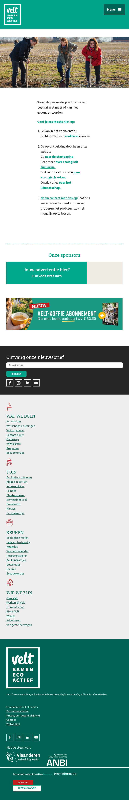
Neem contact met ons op (59, 198)
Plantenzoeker (15, 495)
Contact (11, 720)
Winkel (10, 616)
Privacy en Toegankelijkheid (23, 715)
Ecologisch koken (17, 538)
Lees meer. (48, 774)
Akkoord (23, 782)
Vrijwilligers (13, 444)
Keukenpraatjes (16, 560)
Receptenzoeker (16, 556)
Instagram (18, 382)
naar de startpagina (58, 157)
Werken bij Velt (15, 602)
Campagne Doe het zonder (22, 707)
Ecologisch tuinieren (19, 477)
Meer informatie (65, 774)
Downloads (13, 504)
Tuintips (11, 491)
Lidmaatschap (15, 607)
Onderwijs (12, 439)
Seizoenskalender (17, 551)
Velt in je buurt (15, 430)
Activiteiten (13, 421)
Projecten (12, 448)
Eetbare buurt (15, 435)
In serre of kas (15, 486)
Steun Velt (12, 611)
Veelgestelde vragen (19, 625)
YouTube (36, 382)
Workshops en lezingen (20, 426)
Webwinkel (13, 724)
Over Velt (12, 598)
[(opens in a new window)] (64, 314)
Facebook (9, 382)
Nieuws (11, 508)
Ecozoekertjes (15, 453)
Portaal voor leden (17, 711)
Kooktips (12, 546)
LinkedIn (27, 382)
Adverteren (13, 620)
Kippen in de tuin (16, 482)
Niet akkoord (27, 788)
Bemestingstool (16, 500)
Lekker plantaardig (18, 542)
